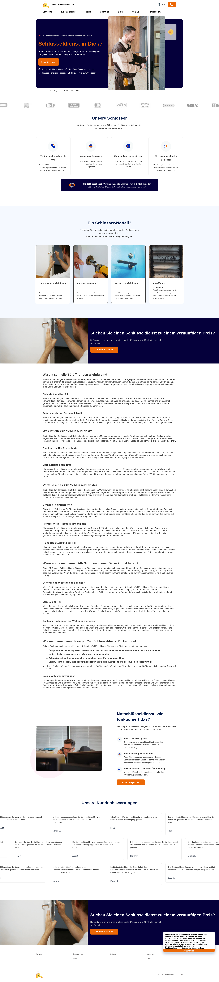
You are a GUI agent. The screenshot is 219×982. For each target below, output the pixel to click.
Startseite (47, 12)
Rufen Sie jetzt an (48, 62)
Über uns (104, 12)
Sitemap (149, 958)
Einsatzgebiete (68, 12)
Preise (88, 12)
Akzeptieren (189, 951)
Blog (120, 12)
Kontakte (136, 12)
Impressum (155, 12)
